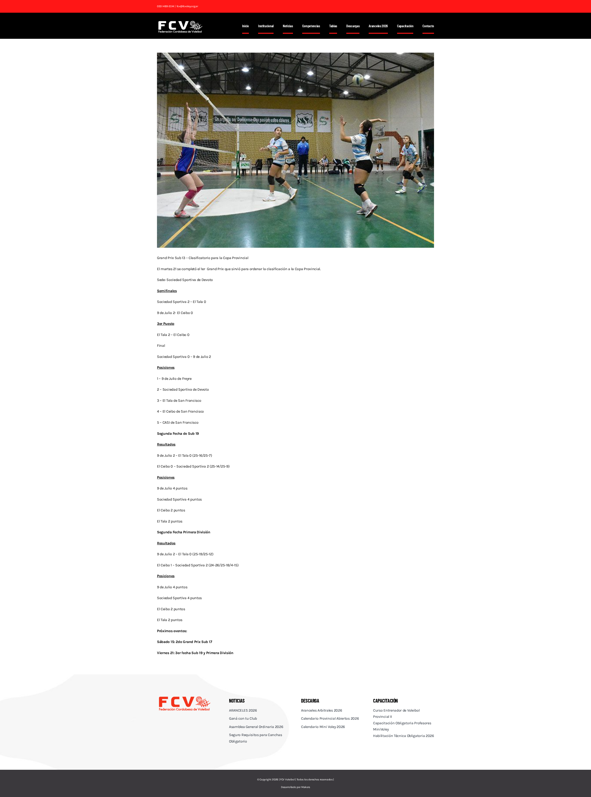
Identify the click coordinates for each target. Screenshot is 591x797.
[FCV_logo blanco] (180, 22)
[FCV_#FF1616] (184, 697)
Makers (305, 787)
